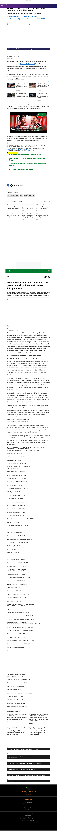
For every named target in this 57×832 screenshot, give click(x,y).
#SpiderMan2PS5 (24, 145)
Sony (25, 195)
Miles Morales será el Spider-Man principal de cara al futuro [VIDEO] (39, 732)
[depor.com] (9, 4)
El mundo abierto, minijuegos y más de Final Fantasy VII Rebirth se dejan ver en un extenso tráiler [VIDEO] (28, 756)
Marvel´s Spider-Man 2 (13, 195)
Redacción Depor (14, 56)
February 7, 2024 (31, 150)
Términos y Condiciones (28, 807)
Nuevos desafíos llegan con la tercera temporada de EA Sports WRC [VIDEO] (26, 775)
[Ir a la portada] (28, 788)
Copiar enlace (19, 185)
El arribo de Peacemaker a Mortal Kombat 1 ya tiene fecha (22, 769)
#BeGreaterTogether (12, 149)
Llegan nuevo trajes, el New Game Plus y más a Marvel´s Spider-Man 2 (38, 719)
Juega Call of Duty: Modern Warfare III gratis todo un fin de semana (24, 763)
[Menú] (2, 5)
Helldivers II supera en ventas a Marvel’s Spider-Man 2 (17, 718)
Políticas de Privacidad (28, 808)
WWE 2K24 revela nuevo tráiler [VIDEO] (17, 781)
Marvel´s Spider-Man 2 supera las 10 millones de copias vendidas (15, 732)
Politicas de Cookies (28, 809)
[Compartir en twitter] (11, 185)
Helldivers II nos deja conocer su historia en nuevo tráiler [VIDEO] (23, 749)
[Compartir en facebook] (8, 185)
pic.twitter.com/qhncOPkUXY (25, 149)
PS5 (21, 195)
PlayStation (31, 195)
